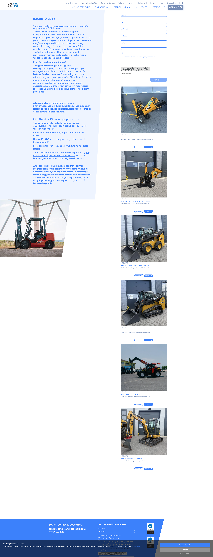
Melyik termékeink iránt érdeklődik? (109, 535)
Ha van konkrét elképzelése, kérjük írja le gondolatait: (138, 57)
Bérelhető (124, 134)
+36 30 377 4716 (56, 531)
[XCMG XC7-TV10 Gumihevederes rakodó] (144, 303)
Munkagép (141, 7)
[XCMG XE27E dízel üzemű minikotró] (144, 431)
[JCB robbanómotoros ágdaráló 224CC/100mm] (144, 110)
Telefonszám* (125, 29)
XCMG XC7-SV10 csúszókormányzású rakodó (135, 265)
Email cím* (124, 36)
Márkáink (131, 3)
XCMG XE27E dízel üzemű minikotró (131, 459)
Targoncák (101, 7)
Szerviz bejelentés (89, 3)
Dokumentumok (108, 3)
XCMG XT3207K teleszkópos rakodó (132, 394)
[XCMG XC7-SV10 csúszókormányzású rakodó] (144, 238)
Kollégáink (142, 3)
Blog (161, 3)
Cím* (122, 22)
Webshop (174, 7)
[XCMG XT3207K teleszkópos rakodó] (144, 367)
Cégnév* (123, 15)
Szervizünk (159, 7)
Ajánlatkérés (71, 3)
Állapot (123, 50)
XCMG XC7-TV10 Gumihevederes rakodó (133, 330)
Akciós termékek (80, 7)
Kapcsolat (171, 3)
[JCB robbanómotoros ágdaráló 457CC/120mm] (144, 174)
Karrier (153, 3)
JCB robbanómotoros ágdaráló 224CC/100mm (135, 137)
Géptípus (124, 43)
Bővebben (147, 147)
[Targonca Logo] (12, 5)
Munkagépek (115, 538)
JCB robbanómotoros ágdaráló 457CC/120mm (135, 201)
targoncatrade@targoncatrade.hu (67, 529)
